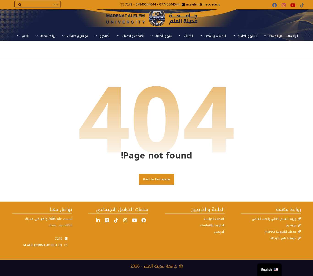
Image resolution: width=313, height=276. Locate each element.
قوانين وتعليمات (77, 36)
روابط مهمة (47, 36)
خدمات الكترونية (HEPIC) (280, 232)
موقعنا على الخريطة (283, 238)
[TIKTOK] (116, 220)
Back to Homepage (156, 179)
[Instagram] (283, 5)
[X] (107, 220)
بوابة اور (291, 225)
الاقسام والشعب (215, 36)
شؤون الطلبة (163, 36)
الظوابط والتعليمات (212, 225)
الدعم (25, 36)
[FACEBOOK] (143, 220)
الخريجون (104, 36)
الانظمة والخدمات (133, 36)
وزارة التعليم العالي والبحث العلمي (274, 219)
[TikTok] (302, 5)
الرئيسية (292, 36)
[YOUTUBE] (134, 220)
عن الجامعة (275, 36)
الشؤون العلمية (247, 36)
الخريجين (219, 232)
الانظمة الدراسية (214, 219)
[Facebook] (274, 5)
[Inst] (125, 220)
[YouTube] (292, 5)
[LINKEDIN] (97, 220)
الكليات (188, 36)
